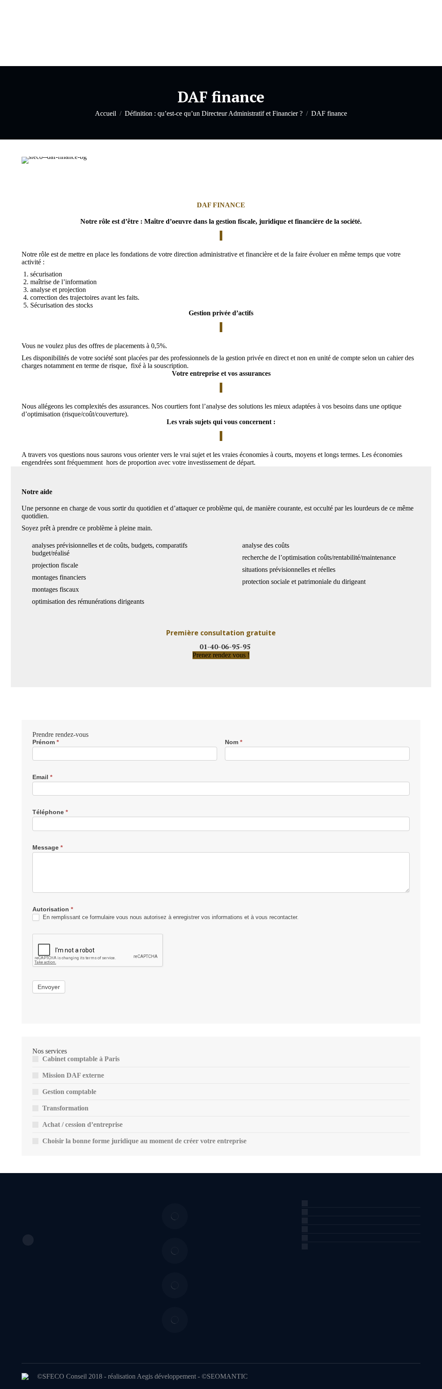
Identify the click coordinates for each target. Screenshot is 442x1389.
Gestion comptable (69, 1091)
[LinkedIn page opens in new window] (28, 1240)
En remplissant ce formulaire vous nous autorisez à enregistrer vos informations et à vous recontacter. (170, 917)
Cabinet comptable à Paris (81, 1058)
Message (47, 847)
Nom (233, 742)
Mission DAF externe (73, 1075)
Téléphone (50, 812)
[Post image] (175, 1216)
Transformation (65, 1108)
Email (42, 777)
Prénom (45, 742)
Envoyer (49, 986)
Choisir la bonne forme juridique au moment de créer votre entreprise (144, 1141)
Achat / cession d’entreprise (82, 1124)
